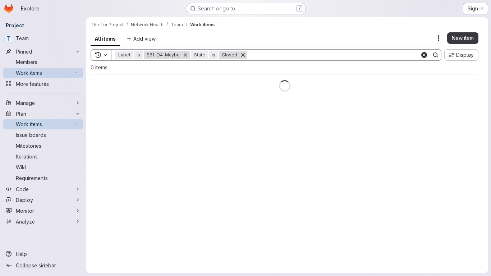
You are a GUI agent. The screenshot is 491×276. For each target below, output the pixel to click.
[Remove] (185, 55)
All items (105, 39)
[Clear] (424, 55)
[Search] (435, 55)
